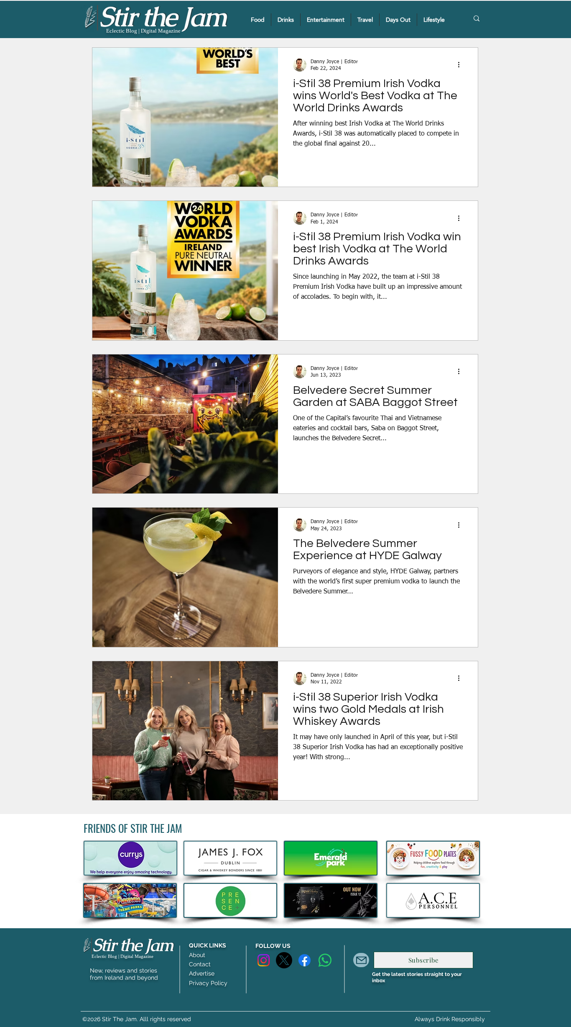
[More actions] (461, 65)
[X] (284, 960)
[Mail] (361, 960)
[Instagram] (263, 960)
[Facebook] (304, 960)
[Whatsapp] (325, 960)
